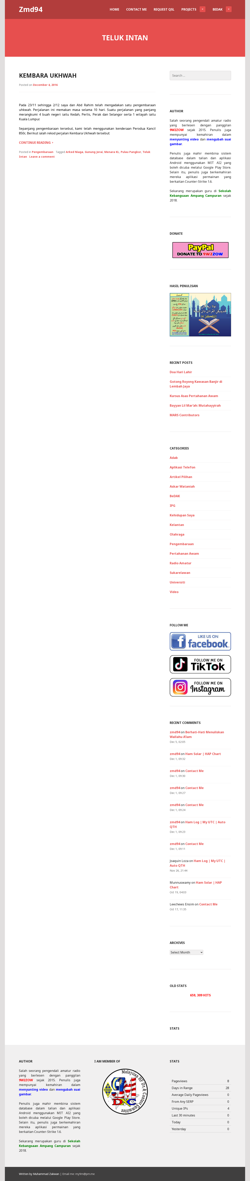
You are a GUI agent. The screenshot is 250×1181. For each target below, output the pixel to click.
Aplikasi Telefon (182, 467)
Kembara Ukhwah (48, 75)
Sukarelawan (180, 573)
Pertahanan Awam (184, 553)
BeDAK (175, 496)
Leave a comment (42, 156)
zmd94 (175, 732)
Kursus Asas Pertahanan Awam (194, 396)
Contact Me (136, 9)
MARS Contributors (184, 415)
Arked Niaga (74, 152)
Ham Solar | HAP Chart (203, 754)
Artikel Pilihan (181, 477)
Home (114, 9)
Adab (174, 458)
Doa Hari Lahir (181, 372)
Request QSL (164, 9)
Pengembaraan (42, 152)
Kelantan (177, 525)
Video (174, 592)
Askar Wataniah (182, 486)
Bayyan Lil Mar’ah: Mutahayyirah (195, 405)
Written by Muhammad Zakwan (39, 1174)
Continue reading (36, 142)
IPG (172, 505)
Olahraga (177, 534)
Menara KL (111, 152)
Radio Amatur (180, 563)
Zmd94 (31, 9)
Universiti (177, 582)
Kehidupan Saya (182, 515)
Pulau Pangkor (131, 152)
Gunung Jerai (94, 152)
